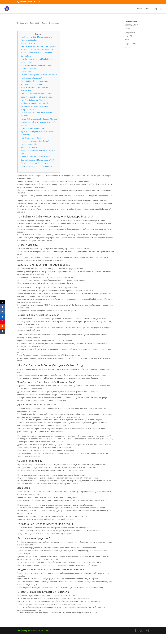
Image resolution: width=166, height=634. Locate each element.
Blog (155, 9)
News (127, 40)
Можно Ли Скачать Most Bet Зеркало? (37, 49)
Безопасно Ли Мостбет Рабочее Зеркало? (38, 46)
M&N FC (128, 36)
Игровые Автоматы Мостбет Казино (36, 157)
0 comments (54, 23)
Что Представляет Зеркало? (32, 138)
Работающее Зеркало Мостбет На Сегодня (39, 75)
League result (130, 32)
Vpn (22, 153)
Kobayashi (24, 23)
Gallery (127, 28)
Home (139, 9)
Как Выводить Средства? (31, 78)
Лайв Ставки (26, 71)
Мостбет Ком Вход (29, 43)
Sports (147, 9)
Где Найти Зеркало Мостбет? (33, 128)
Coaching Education (132, 25)
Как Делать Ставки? (29, 147)
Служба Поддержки (29, 68)
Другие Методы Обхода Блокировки (36, 65)
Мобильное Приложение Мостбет (35, 103)
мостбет (54, 375)
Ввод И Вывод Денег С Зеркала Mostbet (37, 97)
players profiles (131, 43)
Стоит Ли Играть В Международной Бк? (37, 160)
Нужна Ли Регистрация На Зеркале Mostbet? (39, 119)
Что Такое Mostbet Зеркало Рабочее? (36, 94)
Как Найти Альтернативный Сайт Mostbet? (38, 150)
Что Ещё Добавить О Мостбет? (34, 100)
